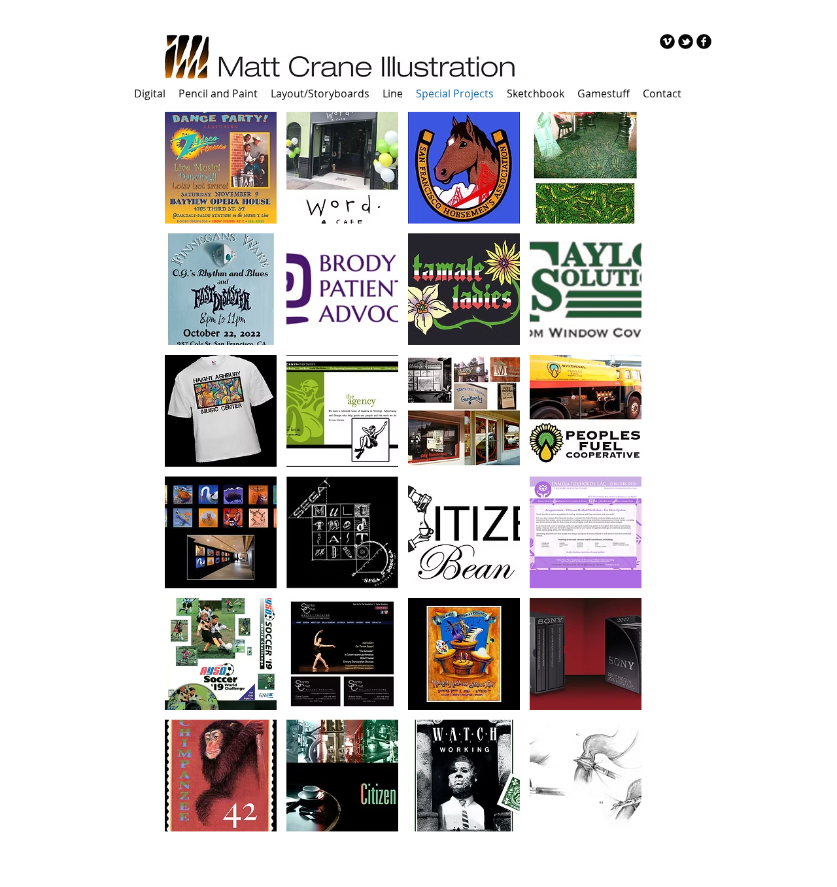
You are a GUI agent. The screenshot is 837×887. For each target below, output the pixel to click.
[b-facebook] (703, 41)
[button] (221, 168)
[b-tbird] (685, 41)
